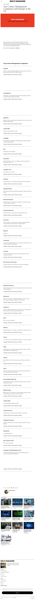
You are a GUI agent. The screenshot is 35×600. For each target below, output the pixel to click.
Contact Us (2, 573)
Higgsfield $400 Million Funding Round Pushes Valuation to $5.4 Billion (16, 519)
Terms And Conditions (4, 576)
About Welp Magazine (4, 570)
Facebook (16, 74)
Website (9, 74)
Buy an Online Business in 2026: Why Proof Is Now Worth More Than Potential (5, 543)
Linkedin (20, 74)
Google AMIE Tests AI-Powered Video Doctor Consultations (16, 530)
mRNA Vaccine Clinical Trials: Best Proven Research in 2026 (17, 506)
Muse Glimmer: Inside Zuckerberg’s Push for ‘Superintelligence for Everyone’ (27, 531)
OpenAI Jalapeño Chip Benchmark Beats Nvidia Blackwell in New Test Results (6, 507)
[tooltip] (8, 488)
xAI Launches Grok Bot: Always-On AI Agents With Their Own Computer (28, 519)
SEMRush (18, 48)
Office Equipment (3, 579)
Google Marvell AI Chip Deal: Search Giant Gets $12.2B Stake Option (6, 519)
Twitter (12, 74)
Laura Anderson (4, 520)
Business (2, 582)
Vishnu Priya (3, 531)
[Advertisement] (17, 35)
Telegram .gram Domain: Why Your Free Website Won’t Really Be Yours (29, 507)
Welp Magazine (12, 490)
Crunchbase (12, 48)
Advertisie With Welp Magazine (5, 572)
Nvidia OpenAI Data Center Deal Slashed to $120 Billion (5, 530)
